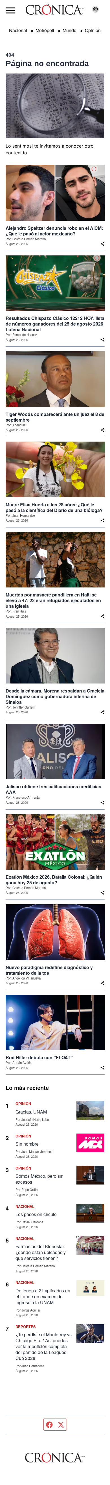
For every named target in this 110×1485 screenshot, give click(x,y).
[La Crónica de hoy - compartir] (102, 244)
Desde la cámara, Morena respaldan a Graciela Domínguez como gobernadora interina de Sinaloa (55, 696)
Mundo (69, 30)
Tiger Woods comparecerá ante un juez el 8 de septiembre (55, 417)
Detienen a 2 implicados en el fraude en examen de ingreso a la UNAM (43, 1296)
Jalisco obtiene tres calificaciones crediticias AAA (53, 789)
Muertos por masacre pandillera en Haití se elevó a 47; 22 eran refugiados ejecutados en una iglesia (53, 600)
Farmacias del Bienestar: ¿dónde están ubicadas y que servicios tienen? (41, 1252)
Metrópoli (45, 30)
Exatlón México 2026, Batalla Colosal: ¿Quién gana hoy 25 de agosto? (54, 879)
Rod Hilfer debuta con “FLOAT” (39, 1057)
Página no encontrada (47, 63)
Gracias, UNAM (31, 1111)
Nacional (18, 30)
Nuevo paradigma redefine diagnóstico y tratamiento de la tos (49, 970)
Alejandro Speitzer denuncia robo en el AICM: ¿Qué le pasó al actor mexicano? (54, 231)
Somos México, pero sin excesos (39, 1179)
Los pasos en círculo (36, 1214)
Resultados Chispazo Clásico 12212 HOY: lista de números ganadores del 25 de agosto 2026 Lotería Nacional (55, 323)
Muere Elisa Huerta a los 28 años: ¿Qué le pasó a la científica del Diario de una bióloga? (54, 507)
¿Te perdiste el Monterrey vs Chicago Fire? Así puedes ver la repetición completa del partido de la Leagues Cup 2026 (44, 1346)
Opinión (93, 30)
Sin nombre (27, 1144)
